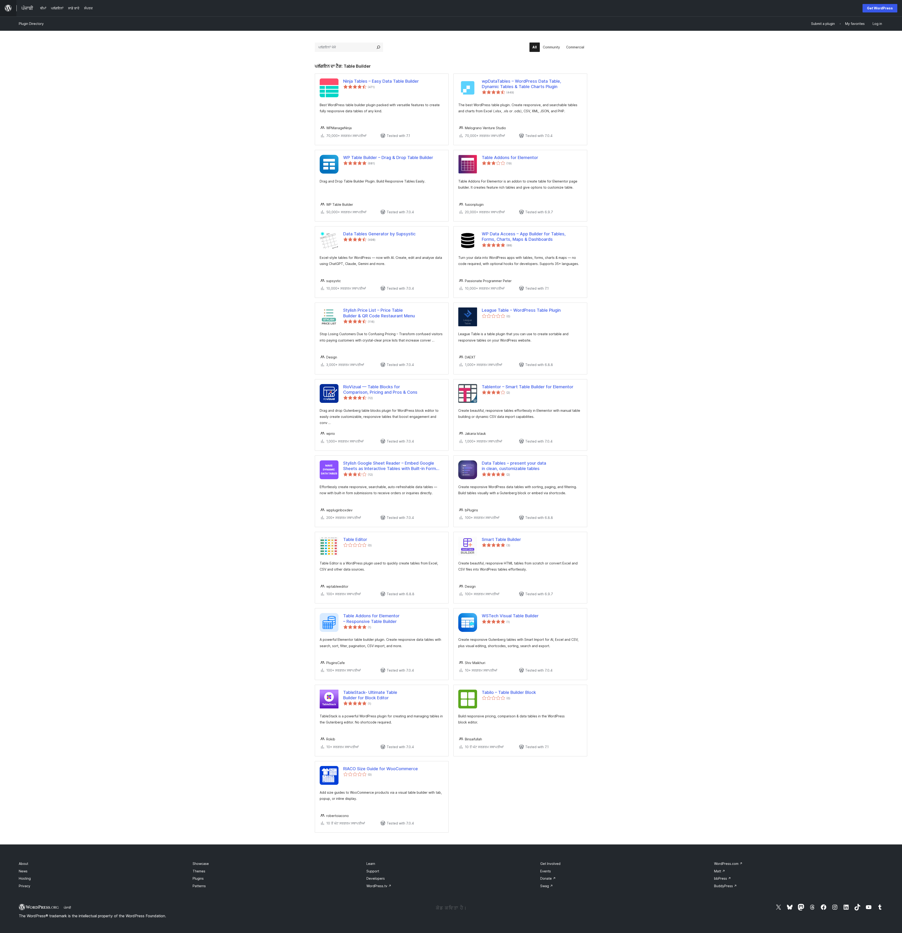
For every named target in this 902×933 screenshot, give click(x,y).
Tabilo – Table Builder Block (509, 692)
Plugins (198, 878)
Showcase (201, 864)
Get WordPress (880, 8)
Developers (375, 878)
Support (372, 871)
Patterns (199, 886)
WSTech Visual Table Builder (510, 615)
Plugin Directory (31, 24)
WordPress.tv (378, 886)
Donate (548, 878)
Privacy (24, 886)
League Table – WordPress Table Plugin (521, 310)
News (23, 871)
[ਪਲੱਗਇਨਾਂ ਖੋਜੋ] (378, 47)
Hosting (25, 878)
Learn (370, 864)
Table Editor (355, 539)
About (23, 864)
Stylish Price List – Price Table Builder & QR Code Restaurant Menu (379, 313)
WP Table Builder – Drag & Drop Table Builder (388, 157)
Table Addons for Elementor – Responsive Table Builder (371, 618)
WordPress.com (728, 864)
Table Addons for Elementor (510, 157)
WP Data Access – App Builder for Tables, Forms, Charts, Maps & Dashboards (524, 236)
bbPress (722, 878)
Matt (719, 871)
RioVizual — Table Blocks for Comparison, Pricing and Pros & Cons (380, 389)
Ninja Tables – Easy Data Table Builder (381, 81)
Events (545, 871)
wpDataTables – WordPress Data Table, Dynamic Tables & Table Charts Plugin (521, 84)
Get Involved (550, 864)
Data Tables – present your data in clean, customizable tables (514, 466)
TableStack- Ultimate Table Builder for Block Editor (370, 695)
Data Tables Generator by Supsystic (379, 233)
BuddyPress (725, 886)
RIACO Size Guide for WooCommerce (380, 768)
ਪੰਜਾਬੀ (67, 908)
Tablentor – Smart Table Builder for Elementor (527, 386)
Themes (199, 871)
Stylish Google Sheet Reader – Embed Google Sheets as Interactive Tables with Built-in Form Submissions (389, 466)
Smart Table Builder (501, 539)
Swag (546, 886)
